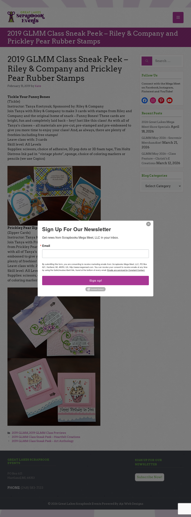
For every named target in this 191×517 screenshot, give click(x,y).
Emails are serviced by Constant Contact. (126, 269)
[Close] (148, 224)
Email (46, 245)
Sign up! (95, 280)
